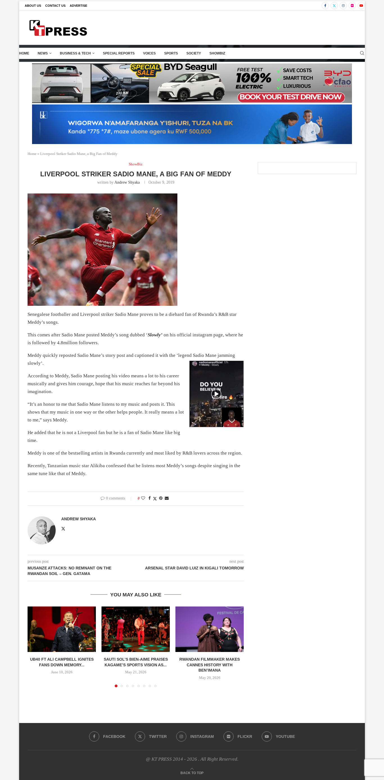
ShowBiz (217, 53)
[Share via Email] (167, 498)
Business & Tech (75, 53)
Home (24, 53)
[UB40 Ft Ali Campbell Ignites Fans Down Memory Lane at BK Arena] (62, 629)
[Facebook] (325, 5)
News (43, 53)
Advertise (78, 5)
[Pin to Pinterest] (160, 498)
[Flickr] (352, 5)
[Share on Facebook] (149, 498)
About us (33, 5)
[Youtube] (361, 5)
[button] (35, 646)
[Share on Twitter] (155, 498)
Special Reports (119, 53)
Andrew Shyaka (127, 182)
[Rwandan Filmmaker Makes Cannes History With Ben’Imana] (209, 629)
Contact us (55, 5)
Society (193, 53)
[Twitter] (334, 5)
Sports (171, 53)
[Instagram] (343, 5)
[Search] (362, 53)
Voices (149, 53)
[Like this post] (143, 498)
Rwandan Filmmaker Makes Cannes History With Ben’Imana (209, 664)
